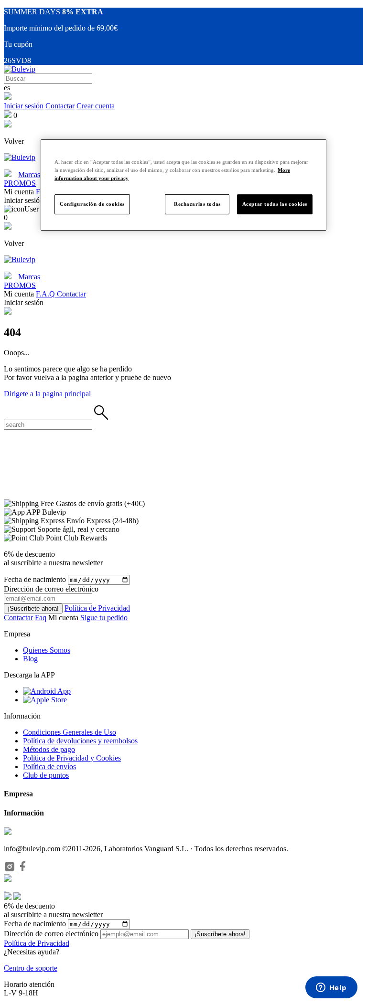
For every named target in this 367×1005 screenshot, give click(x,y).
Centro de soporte (30, 968)
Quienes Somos (46, 650)
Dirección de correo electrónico (51, 934)
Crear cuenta (95, 106)
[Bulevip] (19, 69)
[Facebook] (23, 870)
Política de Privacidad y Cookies (72, 758)
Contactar (60, 106)
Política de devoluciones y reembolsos (80, 741)
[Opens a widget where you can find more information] (331, 988)
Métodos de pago (49, 749)
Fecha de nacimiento (35, 579)
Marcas (29, 174)
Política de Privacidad (97, 608)
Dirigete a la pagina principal (47, 394)
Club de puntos (46, 775)
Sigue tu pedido (104, 618)
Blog (30, 659)
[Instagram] (10, 870)
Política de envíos (49, 766)
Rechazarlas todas (197, 204)
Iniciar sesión (23, 106)
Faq (40, 618)
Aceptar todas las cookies (274, 204)
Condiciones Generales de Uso (69, 732)
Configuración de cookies (92, 204)
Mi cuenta (64, 618)
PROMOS (20, 183)
